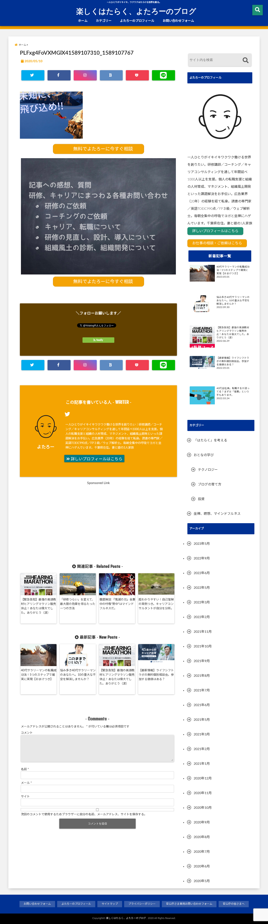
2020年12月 (203, 778)
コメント (27, 732)
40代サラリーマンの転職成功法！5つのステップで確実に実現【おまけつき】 (39, 675)
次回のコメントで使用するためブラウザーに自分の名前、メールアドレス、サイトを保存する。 (84, 814)
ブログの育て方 (209, 484)
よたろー (45, 447)
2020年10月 (203, 807)
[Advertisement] (61, 523)
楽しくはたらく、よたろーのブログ (136, 11)
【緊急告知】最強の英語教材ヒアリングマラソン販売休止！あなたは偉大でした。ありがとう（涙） (38, 606)
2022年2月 (202, 617)
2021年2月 (202, 749)
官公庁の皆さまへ (234, 904)
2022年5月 (202, 587)
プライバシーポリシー (142, 904)
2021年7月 (202, 690)
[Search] (245, 60)
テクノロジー (208, 469)
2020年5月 (202, 881)
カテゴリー (104, 20)
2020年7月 (202, 851)
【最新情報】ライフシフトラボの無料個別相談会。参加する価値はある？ (156, 675)
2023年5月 (202, 543)
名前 (25, 769)
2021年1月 (202, 763)
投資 (201, 499)
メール (26, 783)
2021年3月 (202, 734)
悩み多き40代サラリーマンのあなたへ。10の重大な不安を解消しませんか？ (78, 675)
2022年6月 (202, 573)
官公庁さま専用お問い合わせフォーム (189, 904)
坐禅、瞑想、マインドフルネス (217, 513)
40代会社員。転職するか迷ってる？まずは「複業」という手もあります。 (233, 391)
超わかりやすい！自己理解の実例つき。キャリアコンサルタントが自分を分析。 (156, 604)
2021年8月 (202, 675)
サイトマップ (110, 904)
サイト (25, 796)
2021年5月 (202, 719)
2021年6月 (202, 705)
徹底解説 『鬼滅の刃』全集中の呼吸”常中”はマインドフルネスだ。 (117, 604)
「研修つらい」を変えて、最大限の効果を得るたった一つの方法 (77, 604)
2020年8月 (202, 837)
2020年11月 (203, 793)
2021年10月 (203, 646)
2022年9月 (202, 558)
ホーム (83, 20)
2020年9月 (202, 822)
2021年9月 (202, 661)
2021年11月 (203, 631)
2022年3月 (202, 602)
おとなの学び (204, 455)
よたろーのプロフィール (137, 20)
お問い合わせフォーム (178, 20)
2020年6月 (202, 866)
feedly (100, 340)
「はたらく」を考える (210, 440)
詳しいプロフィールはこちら (96, 459)
